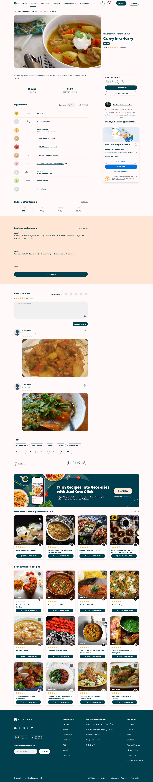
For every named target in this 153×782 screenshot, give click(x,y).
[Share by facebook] (113, 82)
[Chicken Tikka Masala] (92, 592)
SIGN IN (134, 3)
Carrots (44, 129)
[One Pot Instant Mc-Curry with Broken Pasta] (92, 638)
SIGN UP (121, 3)
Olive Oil (40, 113)
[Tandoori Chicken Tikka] (60, 638)
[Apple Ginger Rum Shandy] (28, 537)
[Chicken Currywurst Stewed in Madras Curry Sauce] (60, 683)
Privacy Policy (132, 750)
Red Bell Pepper (43, 147)
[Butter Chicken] (28, 638)
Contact (130, 740)
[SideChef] (23, 720)
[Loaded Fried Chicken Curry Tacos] (92, 537)
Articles (65, 729)
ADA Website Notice (135, 760)
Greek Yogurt (42, 189)
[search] (102, 3)
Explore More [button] (69, 3)
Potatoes (40, 155)
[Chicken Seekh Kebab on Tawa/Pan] (124, 638)
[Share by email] (123, 82)
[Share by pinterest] (107, 82)
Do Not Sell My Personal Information (115, 778)
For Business (84, 3)
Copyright (135, 778)
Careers (130, 729)
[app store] (37, 737)
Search (65, 750)
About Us (130, 724)
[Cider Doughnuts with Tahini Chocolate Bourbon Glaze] (124, 537)
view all (136, 511)
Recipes (66, 724)
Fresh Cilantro (42, 181)
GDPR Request (93, 778)
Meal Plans (67, 740)
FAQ (128, 765)
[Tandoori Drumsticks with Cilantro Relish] (92, 683)
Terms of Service (133, 745)
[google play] (21, 737)
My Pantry (57, 3)
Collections (67, 734)
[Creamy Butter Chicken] (60, 592)
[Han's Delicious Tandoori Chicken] (28, 592)
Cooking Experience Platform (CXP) (100, 724)
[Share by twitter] (118, 82)
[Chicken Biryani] (124, 592)
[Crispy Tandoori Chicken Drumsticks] (28, 683)
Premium (66, 755)
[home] (20, 3)
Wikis (65, 745)
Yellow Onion (42, 139)
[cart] (109, 3)
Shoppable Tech (93, 740)
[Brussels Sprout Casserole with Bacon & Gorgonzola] (60, 537)
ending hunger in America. (123, 178)
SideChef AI (90, 745)
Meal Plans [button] (44, 3)
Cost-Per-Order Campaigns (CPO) (100, 729)
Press (129, 734)
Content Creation (93, 734)
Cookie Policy (132, 755)
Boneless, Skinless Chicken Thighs (50, 164)
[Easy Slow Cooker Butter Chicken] (124, 683)
